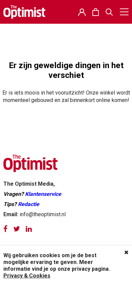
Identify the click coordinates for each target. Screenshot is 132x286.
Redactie (28, 204)
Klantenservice (43, 194)
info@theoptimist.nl (43, 214)
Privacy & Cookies (26, 275)
